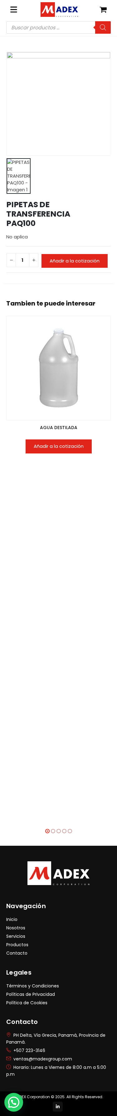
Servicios (15, 936)
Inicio (11, 919)
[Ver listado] (103, 9)
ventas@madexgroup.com (42, 1059)
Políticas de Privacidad (30, 994)
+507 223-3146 (29, 1050)
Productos (17, 945)
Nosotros (15, 928)
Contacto (16, 953)
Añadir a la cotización (75, 260)
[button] (47, 831)
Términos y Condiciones (32, 986)
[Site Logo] (59, 9)
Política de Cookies (26, 1003)
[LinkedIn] (58, 1107)
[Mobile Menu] (13, 9)
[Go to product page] (58, 368)
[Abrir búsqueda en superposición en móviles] (58, 27)
